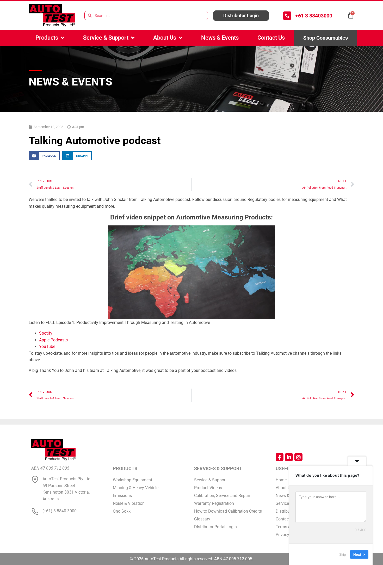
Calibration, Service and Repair (222, 495)
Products (46, 37)
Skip (342, 554)
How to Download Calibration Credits (228, 511)
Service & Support (105, 37)
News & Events (220, 37)
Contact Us (271, 37)
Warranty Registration (214, 503)
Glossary (202, 519)
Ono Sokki (122, 511)
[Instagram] (298, 457)
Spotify (45, 333)
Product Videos (208, 487)
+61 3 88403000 (313, 16)
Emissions (122, 495)
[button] (44, 155)
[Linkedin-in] (289, 457)
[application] (191, 272)
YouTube (47, 346)
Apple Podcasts (53, 339)
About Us (164, 37)
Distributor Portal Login (215, 526)
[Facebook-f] (279, 457)
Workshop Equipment (132, 479)
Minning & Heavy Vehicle (135, 487)
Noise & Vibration (129, 503)
